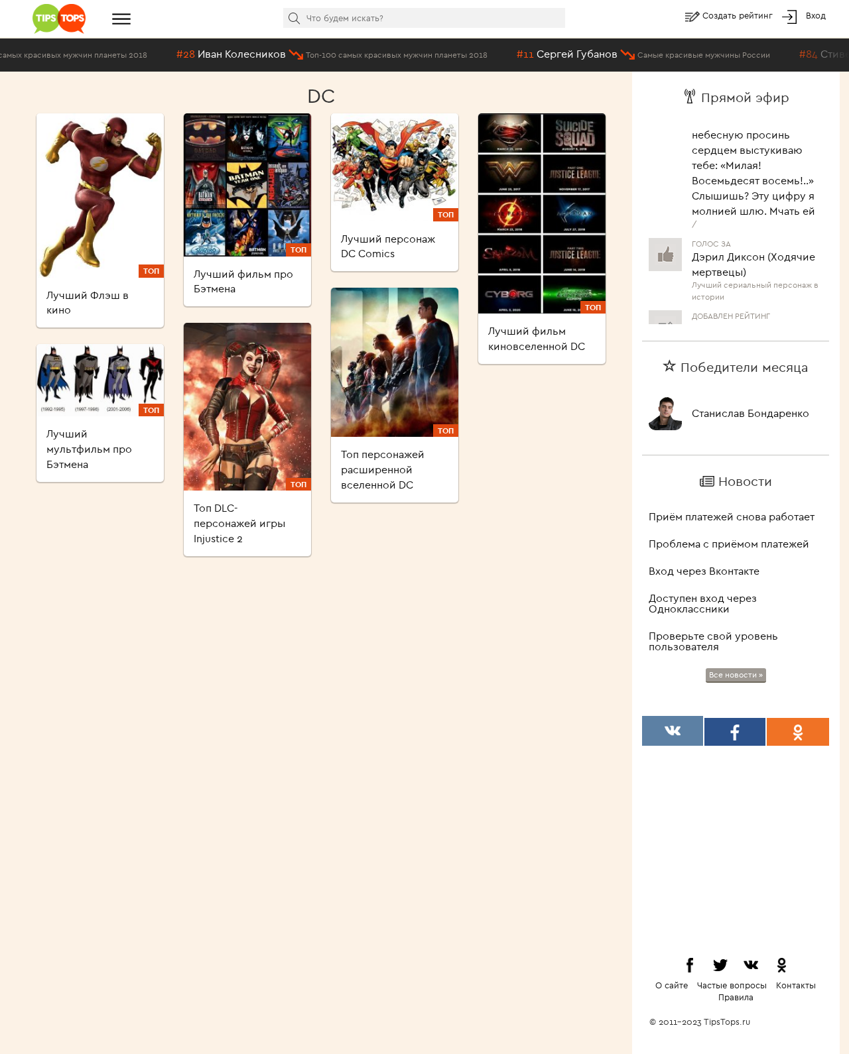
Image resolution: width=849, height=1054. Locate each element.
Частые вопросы (732, 985)
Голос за (711, 236)
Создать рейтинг (738, 15)
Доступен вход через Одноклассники (703, 603)
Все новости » (736, 674)
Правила (735, 997)
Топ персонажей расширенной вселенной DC (382, 469)
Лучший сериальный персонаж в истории (755, 283)
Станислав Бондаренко (750, 413)
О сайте (671, 985)
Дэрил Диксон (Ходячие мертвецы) (753, 257)
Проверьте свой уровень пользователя (713, 641)
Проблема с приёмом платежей (729, 543)
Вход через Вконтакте (704, 570)
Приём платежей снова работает (732, 516)
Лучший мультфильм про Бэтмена (89, 449)
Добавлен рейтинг (731, 309)
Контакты (796, 985)
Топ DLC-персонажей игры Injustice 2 (239, 523)
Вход (816, 15)
